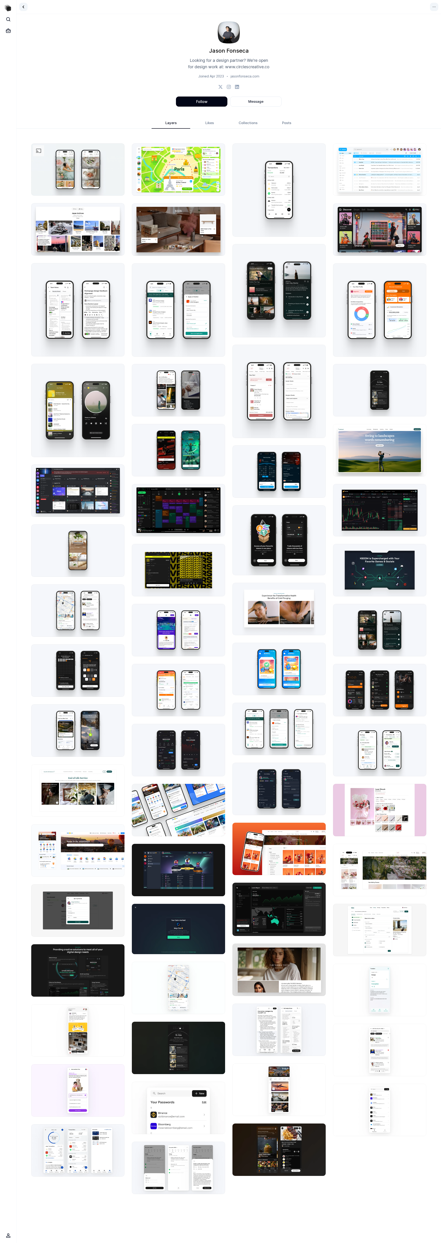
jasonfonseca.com (245, 76)
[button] (77, 169)
